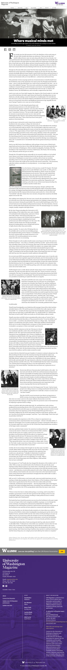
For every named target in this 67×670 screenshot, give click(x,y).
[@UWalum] (9, 50)
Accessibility (5, 589)
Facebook (4, 585)
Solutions (33, 7)
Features (20, 7)
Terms (13, 589)
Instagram (6, 585)
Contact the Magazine (9, 598)
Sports (47, 7)
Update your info (7, 605)
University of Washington (33, 662)
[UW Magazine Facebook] (5, 50)
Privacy (10, 589)
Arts (41, 7)
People (12, 7)
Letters (54, 7)
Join (62, 551)
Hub (26, 7)
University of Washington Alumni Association (9, 550)
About (4, 596)
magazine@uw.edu (12, 579)
